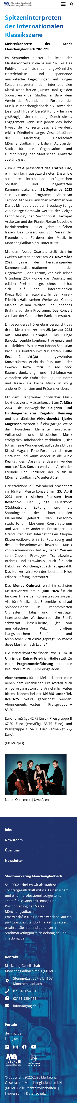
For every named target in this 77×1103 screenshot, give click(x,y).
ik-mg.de (11, 1038)
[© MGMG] (17, 4)
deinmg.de (51, 933)
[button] (71, 4)
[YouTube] (33, 1047)
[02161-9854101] (9, 991)
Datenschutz (36, 1093)
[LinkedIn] (7, 1047)
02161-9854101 (24, 991)
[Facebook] (24, 1047)
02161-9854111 (24, 998)
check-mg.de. (15, 938)
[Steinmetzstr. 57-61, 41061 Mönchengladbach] (9, 981)
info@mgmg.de (25, 1006)
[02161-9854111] (9, 998)
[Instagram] (15, 1047)
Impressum (14, 1093)
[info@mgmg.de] (9, 1006)
